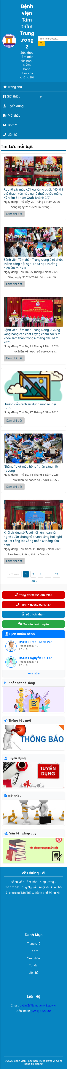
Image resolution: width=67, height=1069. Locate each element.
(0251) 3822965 (41, 1010)
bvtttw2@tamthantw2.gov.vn (38, 1005)
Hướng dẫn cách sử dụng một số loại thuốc (30, 406)
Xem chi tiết (14, 214)
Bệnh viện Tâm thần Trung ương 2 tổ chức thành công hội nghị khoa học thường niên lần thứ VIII (33, 264)
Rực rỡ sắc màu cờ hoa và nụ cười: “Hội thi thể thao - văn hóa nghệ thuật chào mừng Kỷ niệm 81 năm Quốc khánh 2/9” (33, 193)
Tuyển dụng (15, 106)
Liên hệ (12, 135)
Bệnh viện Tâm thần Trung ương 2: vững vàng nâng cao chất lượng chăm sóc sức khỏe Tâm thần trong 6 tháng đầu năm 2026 (32, 336)
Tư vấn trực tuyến (36, 624)
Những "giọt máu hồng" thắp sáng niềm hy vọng (32, 468)
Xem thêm (34, 673)
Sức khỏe (33, 958)
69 (56, 574)
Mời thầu (14, 115)
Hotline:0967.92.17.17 (36, 604)
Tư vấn (33, 965)
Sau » (33, 581)
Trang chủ (15, 87)
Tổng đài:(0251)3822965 (35, 595)
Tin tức (12, 125)
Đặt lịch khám (35, 614)
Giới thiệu (13, 96)
